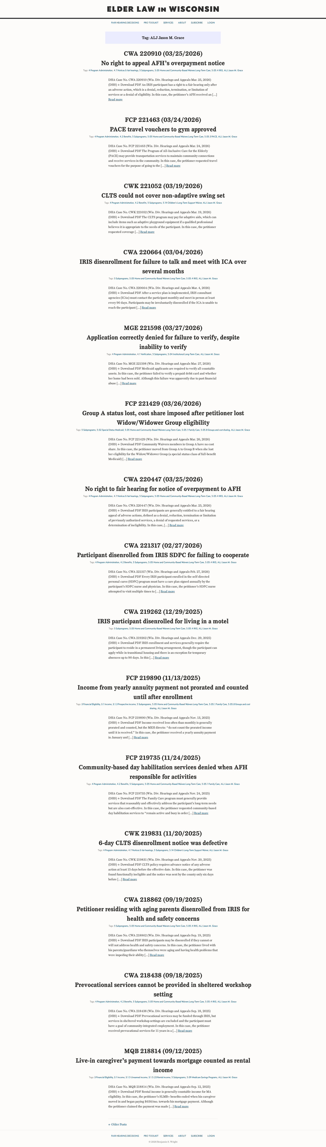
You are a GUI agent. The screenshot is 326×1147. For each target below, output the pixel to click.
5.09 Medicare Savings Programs (202, 1077)
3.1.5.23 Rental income (159, 1077)
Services (168, 22)
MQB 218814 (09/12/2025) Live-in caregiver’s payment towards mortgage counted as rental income (163, 1060)
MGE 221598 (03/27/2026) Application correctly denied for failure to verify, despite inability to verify (163, 337)
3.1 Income (106, 704)
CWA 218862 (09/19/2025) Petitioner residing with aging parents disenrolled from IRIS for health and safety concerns (163, 909)
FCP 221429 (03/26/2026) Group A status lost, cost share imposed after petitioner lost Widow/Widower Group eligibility (163, 413)
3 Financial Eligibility (91, 704)
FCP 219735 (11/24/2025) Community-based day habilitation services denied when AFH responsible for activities (163, 767)
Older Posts (119, 1124)
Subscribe (197, 22)
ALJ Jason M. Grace (233, 70)
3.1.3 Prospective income (124, 704)
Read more (115, 99)
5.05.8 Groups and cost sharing (215, 429)
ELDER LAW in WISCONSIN (163, 9)
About (182, 22)
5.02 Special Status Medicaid (110, 429)
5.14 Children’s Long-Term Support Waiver (182, 202)
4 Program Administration (101, 70)
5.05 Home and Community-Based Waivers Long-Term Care (182, 70)
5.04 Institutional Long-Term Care (183, 354)
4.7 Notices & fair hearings (126, 70)
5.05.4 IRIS (217, 70)
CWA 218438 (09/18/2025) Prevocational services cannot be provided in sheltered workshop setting (163, 984)
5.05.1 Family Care (191, 429)
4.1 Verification (144, 354)
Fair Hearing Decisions (125, 22)
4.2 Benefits (125, 136)
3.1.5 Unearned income (136, 1077)
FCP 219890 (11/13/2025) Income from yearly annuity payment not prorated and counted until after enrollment (163, 687)
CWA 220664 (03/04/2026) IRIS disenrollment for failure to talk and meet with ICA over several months (163, 261)
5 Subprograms (146, 70)
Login (211, 22)
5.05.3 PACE (210, 136)
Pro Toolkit (151, 22)
